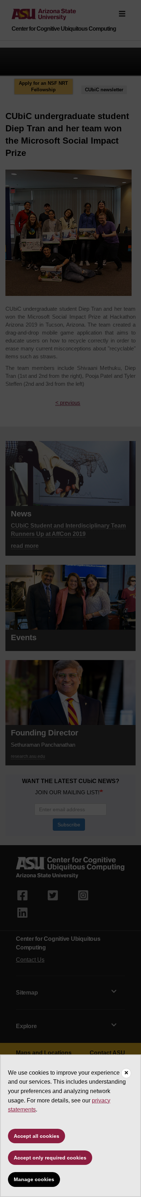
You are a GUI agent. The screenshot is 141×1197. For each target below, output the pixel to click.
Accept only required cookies (50, 1158)
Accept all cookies (36, 1136)
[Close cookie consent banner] (126, 1073)
